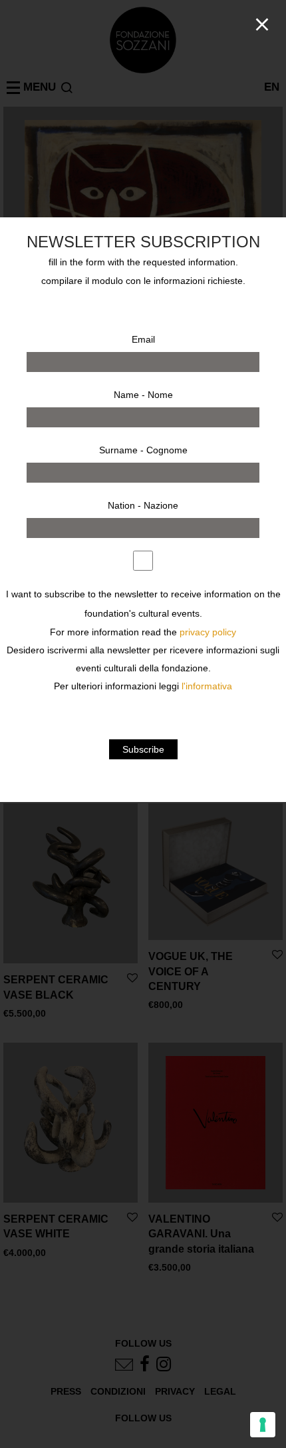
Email (143, 339)
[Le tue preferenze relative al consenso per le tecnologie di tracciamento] (262, 1424)
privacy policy (208, 632)
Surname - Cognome (143, 450)
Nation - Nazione (143, 505)
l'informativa (207, 686)
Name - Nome (143, 394)
